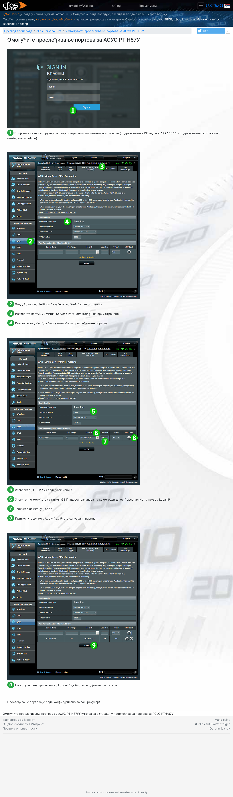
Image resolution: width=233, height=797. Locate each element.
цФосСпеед (11, 14)
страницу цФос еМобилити (56, 19)
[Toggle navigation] (200, 5)
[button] (211, 31)
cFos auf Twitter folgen (214, 724)
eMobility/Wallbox (81, 5)
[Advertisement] (116, 762)
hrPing (116, 5)
